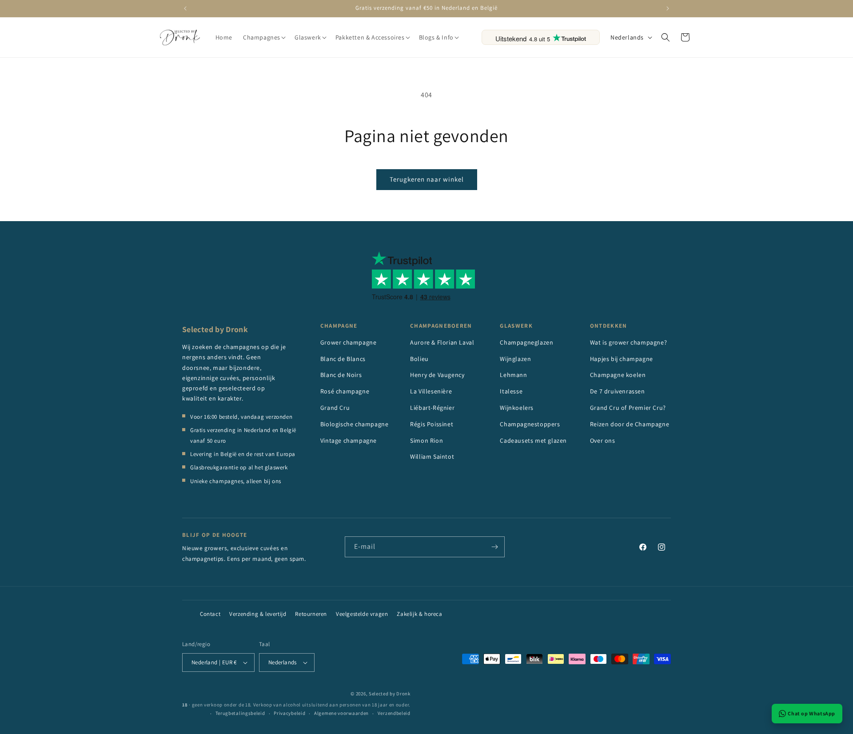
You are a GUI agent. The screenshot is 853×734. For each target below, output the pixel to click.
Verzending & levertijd (257, 614)
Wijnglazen (515, 359)
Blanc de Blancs (343, 359)
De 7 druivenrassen (617, 391)
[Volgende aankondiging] (668, 8)
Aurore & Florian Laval (442, 342)
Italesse (511, 391)
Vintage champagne (348, 440)
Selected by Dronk (390, 693)
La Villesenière (431, 391)
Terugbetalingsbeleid (240, 713)
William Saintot (432, 456)
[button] (263, 37)
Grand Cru (335, 408)
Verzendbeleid (394, 713)
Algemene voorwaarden (341, 713)
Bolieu (419, 359)
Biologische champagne (354, 424)
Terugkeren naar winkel (427, 179)
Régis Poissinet (431, 424)
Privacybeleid (289, 713)
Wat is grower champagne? (628, 342)
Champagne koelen (618, 375)
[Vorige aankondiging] (185, 8)
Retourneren (311, 614)
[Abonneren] (494, 546)
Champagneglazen (526, 342)
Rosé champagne (344, 391)
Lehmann (513, 375)
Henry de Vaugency (437, 375)
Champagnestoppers (530, 424)
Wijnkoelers (517, 408)
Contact (210, 614)
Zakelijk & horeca (419, 614)
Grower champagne (348, 342)
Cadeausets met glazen (533, 440)
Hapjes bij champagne (621, 359)
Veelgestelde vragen (362, 614)
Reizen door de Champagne (629, 424)
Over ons (602, 440)
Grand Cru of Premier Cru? (628, 408)
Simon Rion (426, 440)
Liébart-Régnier (432, 408)
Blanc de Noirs (341, 375)
